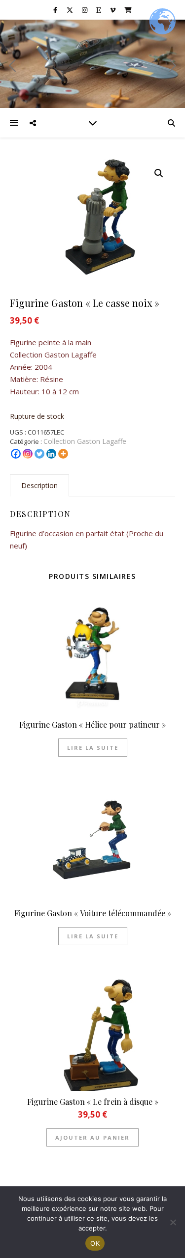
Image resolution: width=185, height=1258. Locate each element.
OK (95, 1243)
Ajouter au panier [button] (92, 1137)
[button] (159, 173)
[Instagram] (28, 454)
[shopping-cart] (128, 9)
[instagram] (85, 9)
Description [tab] (39, 485)
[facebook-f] (56, 9)
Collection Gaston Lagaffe (84, 441)
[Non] (173, 1222)
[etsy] (99, 9)
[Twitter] (39, 454)
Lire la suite (92, 747)
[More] (63, 454)
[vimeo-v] (113, 9)
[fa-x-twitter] (70, 9)
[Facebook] (16, 454)
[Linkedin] (51, 454)
